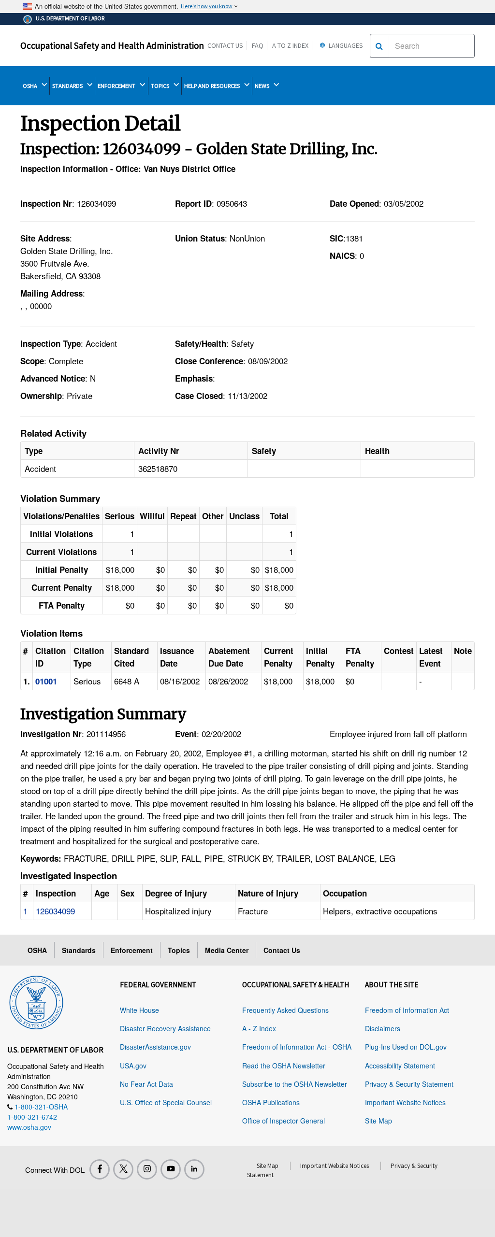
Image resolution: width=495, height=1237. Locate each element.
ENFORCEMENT (117, 85)
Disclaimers (382, 1028)
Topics (179, 950)
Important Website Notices (405, 1102)
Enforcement (132, 950)
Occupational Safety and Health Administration (112, 45)
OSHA (31, 85)
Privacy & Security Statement (409, 1084)
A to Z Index (290, 45)
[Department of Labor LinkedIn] (194, 1169)
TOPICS (161, 85)
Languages (345, 45)
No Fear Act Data (146, 1084)
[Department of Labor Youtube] (170, 1169)
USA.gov (133, 1065)
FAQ (257, 45)
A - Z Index (259, 1028)
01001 (46, 681)
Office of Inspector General (283, 1120)
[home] (36, 1001)
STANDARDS (68, 85)
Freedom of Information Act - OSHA (296, 1047)
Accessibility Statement (400, 1065)
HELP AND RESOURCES (212, 85)
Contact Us (225, 45)
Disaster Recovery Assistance (165, 1028)
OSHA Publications (271, 1102)
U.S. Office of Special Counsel (166, 1102)
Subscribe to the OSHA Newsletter (294, 1084)
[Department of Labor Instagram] (147, 1169)
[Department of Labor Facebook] (99, 1169)
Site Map (378, 1120)
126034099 (55, 911)
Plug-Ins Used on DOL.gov (406, 1047)
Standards (79, 950)
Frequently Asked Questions (285, 1010)
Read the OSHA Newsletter (283, 1065)
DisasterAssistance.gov (155, 1047)
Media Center (226, 950)
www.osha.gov (29, 1127)
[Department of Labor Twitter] (123, 1169)
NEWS (263, 85)
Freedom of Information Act (407, 1010)
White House (139, 1010)
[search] (379, 45)
